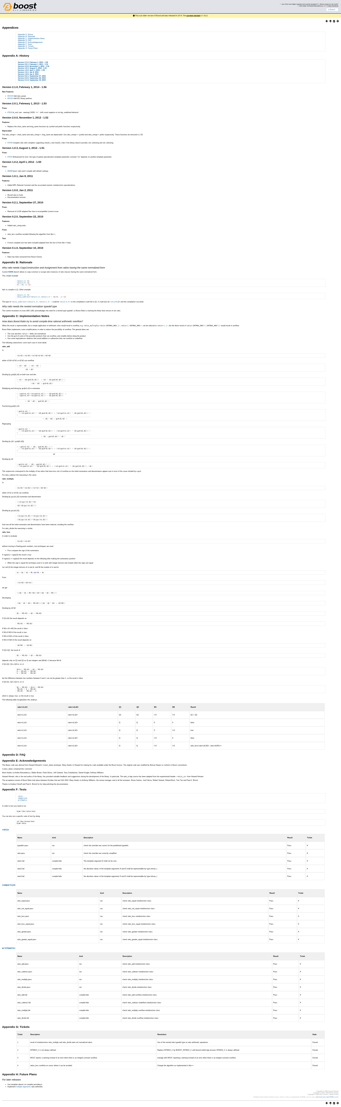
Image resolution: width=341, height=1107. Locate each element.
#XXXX (10, 96)
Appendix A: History (25, 34)
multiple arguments (23, 1087)
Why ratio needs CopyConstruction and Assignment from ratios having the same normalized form (53, 267)
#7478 (9, 143)
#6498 (9, 171)
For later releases (11, 1079)
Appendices (10, 27)
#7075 (9, 157)
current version (193, 15)
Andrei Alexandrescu (316, 6)
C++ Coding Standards (331, 6)
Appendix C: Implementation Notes (31, 38)
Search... (333, 10)
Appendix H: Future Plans (28, 48)
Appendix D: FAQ (24, 40)
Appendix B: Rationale (26, 36)
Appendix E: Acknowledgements (30, 42)
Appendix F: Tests (25, 44)
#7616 (9, 112)
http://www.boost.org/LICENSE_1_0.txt (327, 1097)
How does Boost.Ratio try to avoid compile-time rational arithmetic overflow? (42, 321)
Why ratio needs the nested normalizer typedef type (29, 306)
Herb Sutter (303, 6)
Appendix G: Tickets (26, 46)
